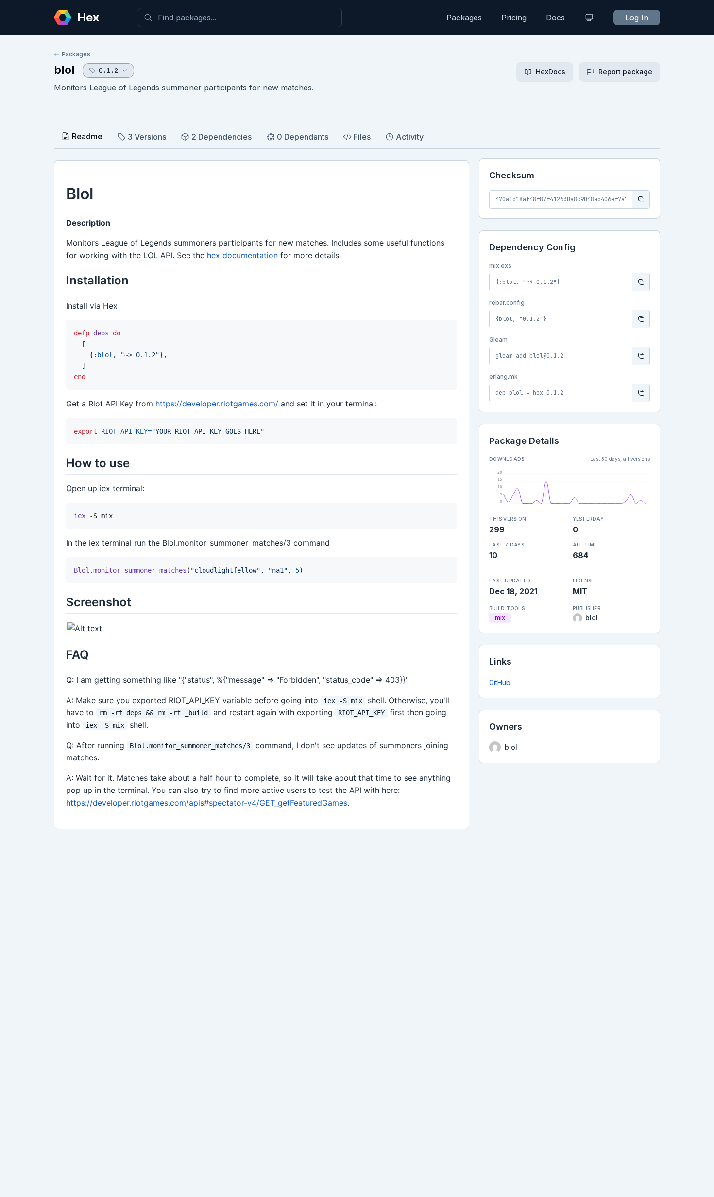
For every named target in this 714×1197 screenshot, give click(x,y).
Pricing (514, 17)
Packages (464, 17)
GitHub (499, 682)
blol (64, 70)
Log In (636, 17)
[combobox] (240, 17)
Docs (555, 17)
